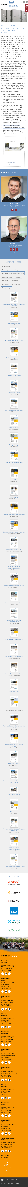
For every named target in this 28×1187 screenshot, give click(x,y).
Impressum (4, 1183)
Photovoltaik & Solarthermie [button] (10, 281)
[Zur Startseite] (9, 4)
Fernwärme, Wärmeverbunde (11, 125)
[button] (27, 8)
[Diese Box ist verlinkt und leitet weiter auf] (26, 7)
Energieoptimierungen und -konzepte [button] (13, 273)
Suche (21, 2)
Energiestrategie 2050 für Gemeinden (13, 128)
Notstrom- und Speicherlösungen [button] (11, 277)
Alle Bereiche (6, 266)
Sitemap (17, 1183)
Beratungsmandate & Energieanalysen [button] (13, 270)
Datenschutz (11, 1183)
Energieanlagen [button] (6, 288)
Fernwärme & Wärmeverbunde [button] (11, 284)
